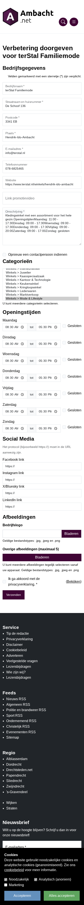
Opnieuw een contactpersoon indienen (37, 254)
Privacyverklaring (19, 639)
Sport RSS (14, 715)
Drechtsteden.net (19, 770)
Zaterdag (9, 404)
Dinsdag (9, 337)
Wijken (11, 803)
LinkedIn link (12, 500)
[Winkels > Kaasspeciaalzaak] (42, 276)
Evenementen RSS (21, 732)
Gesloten (74, 326)
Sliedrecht (14, 781)
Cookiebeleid (16, 650)
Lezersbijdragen (18, 666)
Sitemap (12, 737)
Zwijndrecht (15, 786)
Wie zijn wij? (16, 672)
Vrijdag (8, 388)
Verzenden (13, 594)
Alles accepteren (62, 895)
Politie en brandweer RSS (26, 710)
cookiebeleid (14, 870)
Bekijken (73, 581)
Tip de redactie (17, 633)
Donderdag (11, 371)
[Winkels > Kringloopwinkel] (42, 287)
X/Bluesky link (13, 486)
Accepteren (22, 895)
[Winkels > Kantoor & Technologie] (42, 280)
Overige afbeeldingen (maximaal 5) (31, 549)
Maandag (10, 320)
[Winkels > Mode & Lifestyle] (42, 298)
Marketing (16, 885)
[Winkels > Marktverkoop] (42, 295)
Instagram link (13, 473)
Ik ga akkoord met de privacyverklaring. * (24, 581)
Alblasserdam (16, 759)
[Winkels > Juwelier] (42, 272)
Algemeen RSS (18, 704)
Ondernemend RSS (21, 721)
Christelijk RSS (18, 726)
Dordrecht (13, 764)
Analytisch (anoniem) (55, 879)
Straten (11, 808)
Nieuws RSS (16, 699)
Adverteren (14, 655)
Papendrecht (16, 775)
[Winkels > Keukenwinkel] (42, 284)
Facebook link (13, 459)
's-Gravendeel (17, 792)
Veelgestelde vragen (22, 661)
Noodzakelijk (19, 879)
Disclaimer (14, 644)
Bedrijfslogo (13, 525)
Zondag (8, 421)
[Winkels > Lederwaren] (42, 291)
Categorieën (17, 261)
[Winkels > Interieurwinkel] (42, 269)
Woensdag (11, 354)
